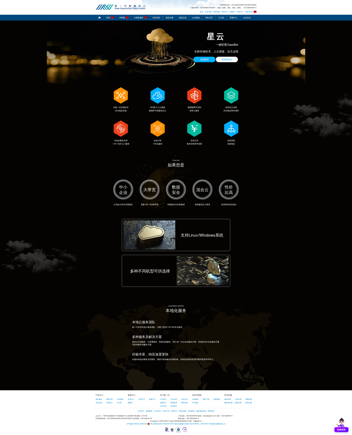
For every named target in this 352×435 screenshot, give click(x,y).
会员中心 (131, 399)
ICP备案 (195, 402)
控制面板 (216, 11)
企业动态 (173, 399)
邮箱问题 (238, 402)
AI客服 (122, 17)
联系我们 (173, 406)
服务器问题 (228, 402)
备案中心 (152, 399)
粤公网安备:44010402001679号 (162, 423)
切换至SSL (249, 11)
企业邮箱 (196, 17)
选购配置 (204, 59)
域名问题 (227, 399)
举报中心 (240, 11)
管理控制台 (226, 59)
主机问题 (238, 399)
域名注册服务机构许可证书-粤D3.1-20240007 (191, 423)
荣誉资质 (184, 402)
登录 (201, 11)
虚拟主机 (183, 17)
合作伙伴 (163, 406)
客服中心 (233, 17)
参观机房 (173, 402)
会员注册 (208, 11)
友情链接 (191, 411)
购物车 (232, 11)
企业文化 (247, 17)
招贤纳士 (163, 402)
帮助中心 (225, 11)
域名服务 (99, 399)
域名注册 (169, 17)
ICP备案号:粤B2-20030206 (137, 423)
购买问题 (248, 402)
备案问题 (248, 399)
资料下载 (206, 399)
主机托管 (156, 17)
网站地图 (182, 411)
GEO (108, 17)
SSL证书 (209, 17)
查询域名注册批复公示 (217, 423)
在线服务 (195, 399)
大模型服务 (139, 17)
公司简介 (163, 399)
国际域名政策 (201, 411)
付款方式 (141, 399)
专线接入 (109, 402)
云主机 (221, 17)
